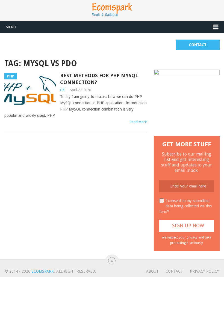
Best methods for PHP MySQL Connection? (99, 79)
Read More (138, 122)
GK (62, 90)
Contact (198, 45)
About (152, 271)
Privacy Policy (204, 271)
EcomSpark (42, 271)
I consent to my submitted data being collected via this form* (185, 206)
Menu (10, 27)
